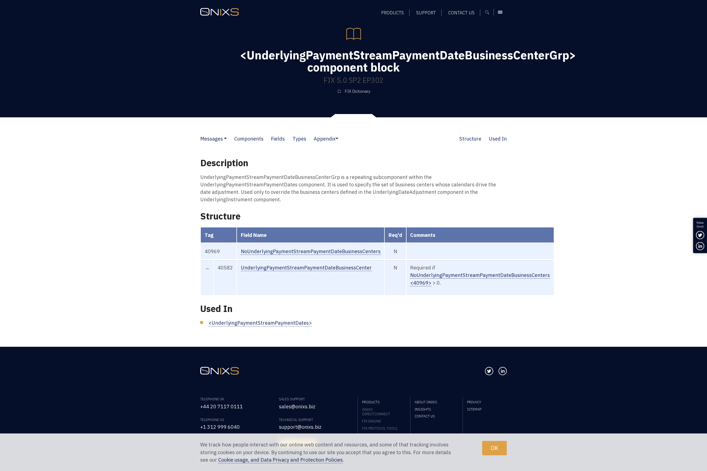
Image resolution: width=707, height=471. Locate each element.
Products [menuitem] (392, 12)
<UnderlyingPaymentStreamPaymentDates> (260, 322)
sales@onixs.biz (297, 406)
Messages (211, 138)
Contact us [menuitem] (461, 12)
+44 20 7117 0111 (221, 406)
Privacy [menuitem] (474, 402)
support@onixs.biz (300, 427)
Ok (494, 447)
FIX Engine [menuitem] (371, 421)
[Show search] (489, 12)
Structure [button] (470, 138)
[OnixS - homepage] (219, 12)
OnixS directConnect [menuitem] (376, 411)
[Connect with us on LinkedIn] (502, 371)
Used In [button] (498, 138)
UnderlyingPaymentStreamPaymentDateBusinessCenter (306, 267)
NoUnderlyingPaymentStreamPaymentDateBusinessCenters (311, 251)
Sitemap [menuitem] (474, 409)
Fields (278, 138)
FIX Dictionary (357, 91)
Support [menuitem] (426, 12)
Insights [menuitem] (423, 409)
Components (248, 138)
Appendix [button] (325, 138)
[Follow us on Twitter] (489, 371)
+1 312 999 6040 (220, 427)
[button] (225, 138)
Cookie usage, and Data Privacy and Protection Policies (280, 459)
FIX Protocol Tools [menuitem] (379, 428)
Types (299, 138)
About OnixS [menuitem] (426, 402)
